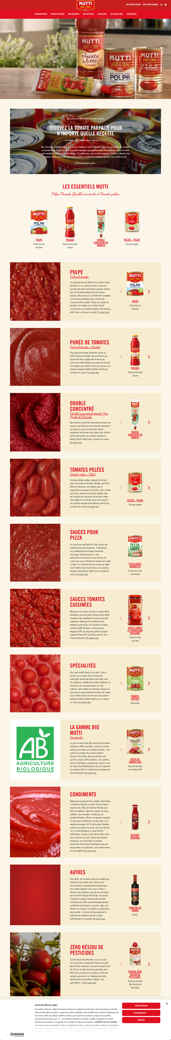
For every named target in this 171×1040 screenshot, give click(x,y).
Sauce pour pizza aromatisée (135, 572)
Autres (135, 914)
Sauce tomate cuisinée (135, 639)
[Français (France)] (166, 4)
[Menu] (39, 4)
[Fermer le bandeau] (167, 1004)
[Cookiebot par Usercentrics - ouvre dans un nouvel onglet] (17, 1035)
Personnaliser (140, 1013)
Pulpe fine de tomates (39, 246)
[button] (41, 14)
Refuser (141, 1020)
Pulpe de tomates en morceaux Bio (135, 768)
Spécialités (135, 703)
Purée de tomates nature (70, 246)
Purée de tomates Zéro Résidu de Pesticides (135, 984)
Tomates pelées (132, 244)
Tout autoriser (141, 1006)
